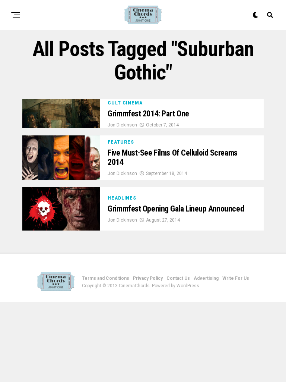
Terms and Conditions (105, 278)
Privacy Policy (148, 278)
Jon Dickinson (122, 125)
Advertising (206, 278)
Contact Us (178, 278)
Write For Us (235, 278)
